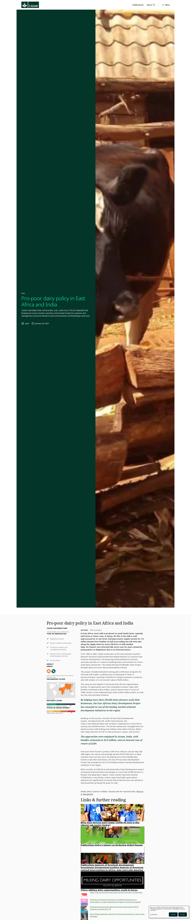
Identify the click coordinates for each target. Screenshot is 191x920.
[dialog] (169, 912)
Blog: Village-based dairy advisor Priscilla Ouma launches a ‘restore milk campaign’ (117, 915)
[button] (138, 5)
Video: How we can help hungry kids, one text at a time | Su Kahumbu (116, 892)
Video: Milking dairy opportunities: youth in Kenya (109, 890)
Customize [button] (153, 914)
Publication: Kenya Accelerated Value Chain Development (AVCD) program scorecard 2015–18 (114, 908)
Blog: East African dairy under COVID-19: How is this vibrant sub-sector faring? (110, 823)
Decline (173, 914)
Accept (182, 914)
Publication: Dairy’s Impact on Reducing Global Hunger (112, 845)
